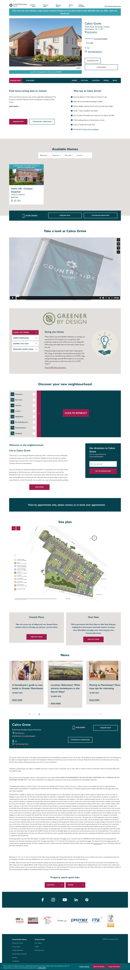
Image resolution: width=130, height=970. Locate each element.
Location (95, 80)
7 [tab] (51, 714)
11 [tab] (63, 714)
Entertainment (20, 428)
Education (18, 394)
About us (71, 5)
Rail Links (18, 400)
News (115, 80)
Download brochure (100, 215)
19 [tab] (88, 714)
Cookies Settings (84, 966)
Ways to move (45, 5)
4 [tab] (42, 714)
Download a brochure (42, 121)
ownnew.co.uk (97, 843)
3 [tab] (39, 714)
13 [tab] (70, 714)
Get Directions (92, 32)
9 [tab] (57, 714)
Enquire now (93, 61)
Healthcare (19, 417)
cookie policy (42, 968)
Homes (74, 80)
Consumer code (39, 950)
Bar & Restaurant (21, 422)
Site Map (14, 957)
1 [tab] (33, 714)
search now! (65, 13)
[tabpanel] (35, 627)
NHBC (37, 946)
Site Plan (84, 80)
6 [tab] (48, 714)
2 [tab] (36, 714)
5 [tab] (45, 714)
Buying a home (58, 5)
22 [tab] (97, 714)
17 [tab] (82, 714)
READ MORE (17, 703)
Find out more (36, 637)
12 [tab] (67, 714)
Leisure (18, 411)
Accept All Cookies (114, 966)
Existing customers (81, 5)
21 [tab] (94, 714)
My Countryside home (113, 6)
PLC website (38, 943)
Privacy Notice (16, 946)
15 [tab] (76, 714)
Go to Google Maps (103, 471)
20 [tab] (91, 714)
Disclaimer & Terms (17, 943)
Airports (18, 405)
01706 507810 (101, 67)
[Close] (127, 966)
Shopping (18, 433)
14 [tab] (73, 714)
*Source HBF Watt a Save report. (55, 367)
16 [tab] (79, 714)
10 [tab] (60, 714)
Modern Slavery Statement (19, 954)
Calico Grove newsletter (91, 129)
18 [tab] (85, 714)
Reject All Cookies (98, 966)
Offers (106, 80)
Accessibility (15, 961)
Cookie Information (17, 950)
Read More (39, 487)
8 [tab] (54, 714)
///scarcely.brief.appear (101, 38)
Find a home (33, 5)
